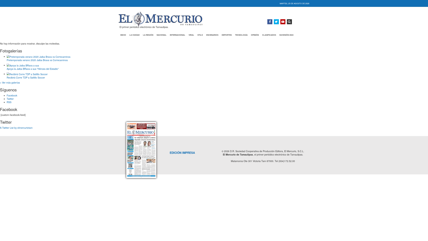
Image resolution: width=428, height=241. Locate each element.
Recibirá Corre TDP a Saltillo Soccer (26, 77)
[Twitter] (276, 21)
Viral (191, 35)
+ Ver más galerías (10, 82)
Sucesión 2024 (286, 35)
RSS (9, 102)
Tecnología (241, 35)
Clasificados (269, 35)
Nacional (162, 35)
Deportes (227, 35)
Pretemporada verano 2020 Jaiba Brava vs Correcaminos (37, 60)
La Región (148, 35)
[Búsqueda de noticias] (289, 21)
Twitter (10, 98)
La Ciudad (134, 35)
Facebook (12, 95)
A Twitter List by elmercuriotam (16, 127)
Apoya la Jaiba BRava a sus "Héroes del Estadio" (33, 68)
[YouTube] (282, 21)
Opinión (255, 35)
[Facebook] (269, 21)
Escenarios (212, 35)
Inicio (123, 35)
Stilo (200, 35)
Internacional (177, 35)
